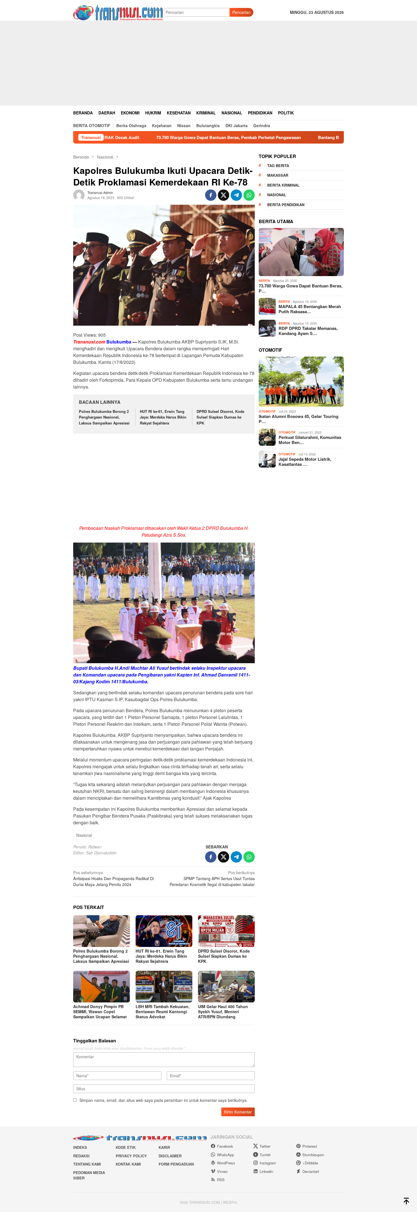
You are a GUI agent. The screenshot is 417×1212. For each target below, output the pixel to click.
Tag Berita (278, 165)
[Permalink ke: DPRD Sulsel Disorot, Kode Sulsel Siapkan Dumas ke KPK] (226, 931)
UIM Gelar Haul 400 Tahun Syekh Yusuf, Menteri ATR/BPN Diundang (223, 1011)
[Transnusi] (118, 11)
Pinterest (309, 1146)
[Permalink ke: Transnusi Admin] (79, 194)
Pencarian (241, 12)
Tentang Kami (87, 1164)
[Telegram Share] (236, 195)
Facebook (225, 1146)
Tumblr (265, 1154)
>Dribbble (310, 1163)
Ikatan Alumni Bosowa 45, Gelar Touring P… (298, 419)
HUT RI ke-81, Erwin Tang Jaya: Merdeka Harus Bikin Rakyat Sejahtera (163, 417)
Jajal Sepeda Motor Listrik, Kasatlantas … (305, 461)
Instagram (268, 1163)
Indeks (80, 1147)
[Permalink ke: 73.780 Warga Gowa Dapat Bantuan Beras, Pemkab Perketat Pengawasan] (301, 252)
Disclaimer (170, 1155)
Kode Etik (126, 1147)
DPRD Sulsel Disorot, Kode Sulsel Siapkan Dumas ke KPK (220, 417)
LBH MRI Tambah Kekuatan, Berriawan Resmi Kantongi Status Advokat (162, 1011)
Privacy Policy (131, 1155)
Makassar (277, 175)
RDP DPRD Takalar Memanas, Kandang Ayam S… (308, 331)
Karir (164, 1147)
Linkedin (266, 1171)
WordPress (226, 1163)
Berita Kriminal (283, 184)
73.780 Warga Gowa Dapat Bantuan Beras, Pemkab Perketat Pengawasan (186, 137)
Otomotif (267, 411)
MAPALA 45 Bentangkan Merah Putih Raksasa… (310, 309)
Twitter (265, 1146)
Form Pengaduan (176, 1164)
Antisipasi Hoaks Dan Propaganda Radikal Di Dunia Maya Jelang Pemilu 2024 (113, 878)
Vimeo (222, 1171)
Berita (264, 280)
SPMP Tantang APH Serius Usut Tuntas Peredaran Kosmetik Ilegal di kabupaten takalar (212, 878)
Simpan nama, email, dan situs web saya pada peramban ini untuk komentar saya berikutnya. (163, 1100)
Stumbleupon (313, 1154)
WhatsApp (225, 1154)
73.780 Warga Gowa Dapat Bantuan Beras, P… (300, 288)
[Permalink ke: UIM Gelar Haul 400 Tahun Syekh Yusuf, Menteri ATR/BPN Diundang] (226, 986)
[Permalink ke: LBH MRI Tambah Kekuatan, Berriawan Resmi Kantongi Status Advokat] (164, 986)
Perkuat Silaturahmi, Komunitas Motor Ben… (310, 440)
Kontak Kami (128, 1164)
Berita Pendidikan (285, 204)
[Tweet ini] (223, 195)
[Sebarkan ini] (210, 195)
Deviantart (310, 1171)
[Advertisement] (208, 63)
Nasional (84, 835)
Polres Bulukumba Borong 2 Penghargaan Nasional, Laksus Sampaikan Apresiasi (104, 417)
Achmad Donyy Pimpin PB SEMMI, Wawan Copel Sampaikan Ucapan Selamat (100, 1011)
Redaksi (81, 1155)
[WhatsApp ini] (249, 195)
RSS (221, 1179)
